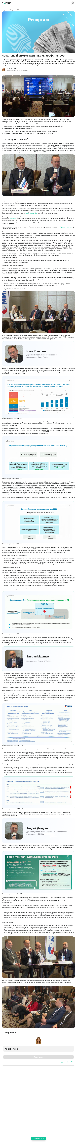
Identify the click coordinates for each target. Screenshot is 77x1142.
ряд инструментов (31, 213)
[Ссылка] (72, 1062)
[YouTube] (62, 1062)
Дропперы (13, 218)
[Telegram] (67, 1062)
